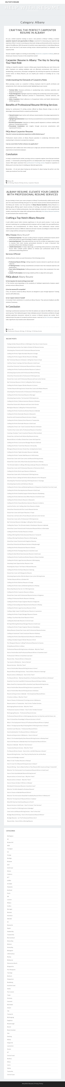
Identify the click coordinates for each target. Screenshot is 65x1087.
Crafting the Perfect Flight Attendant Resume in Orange (22, 353)
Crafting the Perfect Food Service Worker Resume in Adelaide (23, 411)
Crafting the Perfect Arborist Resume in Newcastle (21, 500)
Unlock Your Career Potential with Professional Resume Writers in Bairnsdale (28, 528)
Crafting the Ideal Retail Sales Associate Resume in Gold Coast (24, 554)
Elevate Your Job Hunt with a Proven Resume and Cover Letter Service (26, 516)
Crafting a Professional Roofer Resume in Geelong (20, 598)
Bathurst (9, 976)
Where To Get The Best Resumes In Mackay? (19, 760)
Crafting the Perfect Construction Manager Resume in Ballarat (24, 442)
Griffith (9, 880)
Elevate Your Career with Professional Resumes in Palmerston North (25, 468)
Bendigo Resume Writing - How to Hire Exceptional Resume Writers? (25, 814)
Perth (8, 893)
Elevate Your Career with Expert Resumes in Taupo (20, 512)
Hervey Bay (10, 947)
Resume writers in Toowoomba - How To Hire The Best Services (24, 703)
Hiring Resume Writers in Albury (15, 646)
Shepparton (10, 979)
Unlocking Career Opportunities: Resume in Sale (20, 563)
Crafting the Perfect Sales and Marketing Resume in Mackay (23, 585)
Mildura (9, 903)
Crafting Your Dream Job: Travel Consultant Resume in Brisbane (24, 426)
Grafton (9, 906)
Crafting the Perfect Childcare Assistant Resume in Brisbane (23, 401)
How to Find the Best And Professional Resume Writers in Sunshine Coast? (27, 652)
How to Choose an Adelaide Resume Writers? (19, 792)
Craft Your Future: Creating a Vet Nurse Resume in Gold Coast (23, 363)
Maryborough (10, 1023)
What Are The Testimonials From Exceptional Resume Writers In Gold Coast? (28, 770)
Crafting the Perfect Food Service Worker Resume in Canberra (23, 369)
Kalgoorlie (10, 1042)
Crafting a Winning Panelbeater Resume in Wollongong (22, 538)
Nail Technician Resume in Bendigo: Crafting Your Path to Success (24, 522)
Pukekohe (10, 887)
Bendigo (9, 858)
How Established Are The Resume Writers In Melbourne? (22, 732)
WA (12, 181)
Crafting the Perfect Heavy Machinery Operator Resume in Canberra (25, 503)
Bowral (9, 1027)
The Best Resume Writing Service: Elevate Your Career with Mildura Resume (27, 388)
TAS (8, 1011)
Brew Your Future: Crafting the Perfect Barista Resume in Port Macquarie (26, 477)
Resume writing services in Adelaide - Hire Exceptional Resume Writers (26, 694)
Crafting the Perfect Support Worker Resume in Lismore (22, 385)
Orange (9, 855)
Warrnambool (11, 938)
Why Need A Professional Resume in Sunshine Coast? (21, 786)
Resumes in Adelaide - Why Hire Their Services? (19, 745)
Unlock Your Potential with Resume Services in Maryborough (23, 544)
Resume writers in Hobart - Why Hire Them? (19, 779)
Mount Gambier (11, 1030)
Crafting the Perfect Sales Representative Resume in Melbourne (24, 636)
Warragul (9, 909)
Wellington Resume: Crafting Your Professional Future (21, 407)
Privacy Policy (38, 1083)
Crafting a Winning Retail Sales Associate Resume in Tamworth (24, 535)
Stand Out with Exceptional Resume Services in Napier (21, 417)
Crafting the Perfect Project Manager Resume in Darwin (22, 614)
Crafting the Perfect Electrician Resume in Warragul (21, 395)
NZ (8, 839)
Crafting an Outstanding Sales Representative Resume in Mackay (24, 605)
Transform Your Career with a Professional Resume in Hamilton (24, 430)
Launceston (10, 1046)
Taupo (9, 995)
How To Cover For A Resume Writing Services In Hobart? (22, 764)
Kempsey (9, 998)
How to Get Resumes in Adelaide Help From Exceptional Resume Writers (26, 741)
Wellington (10, 836)
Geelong (9, 1036)
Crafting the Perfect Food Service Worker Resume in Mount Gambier (25, 557)
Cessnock (9, 1001)
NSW (8, 845)
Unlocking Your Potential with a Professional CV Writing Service (24, 391)
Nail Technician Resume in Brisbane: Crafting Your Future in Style (24, 360)
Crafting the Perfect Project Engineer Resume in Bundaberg (23, 627)
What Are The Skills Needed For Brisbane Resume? (20, 789)
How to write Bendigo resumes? (15, 757)
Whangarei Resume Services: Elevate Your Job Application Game (24, 449)
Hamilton (9, 915)
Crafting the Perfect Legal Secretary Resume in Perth (21, 608)
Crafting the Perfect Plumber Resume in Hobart (20, 531)
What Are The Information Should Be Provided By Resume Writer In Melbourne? (28, 795)
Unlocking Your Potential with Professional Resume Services (23, 350)
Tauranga (9, 973)
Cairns (9, 1065)
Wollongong (10, 1017)
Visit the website (49, 317)
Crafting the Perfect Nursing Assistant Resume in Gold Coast (23, 490)
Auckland (9, 890)
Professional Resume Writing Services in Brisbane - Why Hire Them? (25, 649)
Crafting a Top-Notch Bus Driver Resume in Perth (20, 617)
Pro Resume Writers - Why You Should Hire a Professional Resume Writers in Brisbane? (30, 678)
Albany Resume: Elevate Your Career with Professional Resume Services (32, 193)
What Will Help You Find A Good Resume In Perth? (20, 802)
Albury (9, 1062)
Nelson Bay (10, 941)
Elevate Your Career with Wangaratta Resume (19, 573)
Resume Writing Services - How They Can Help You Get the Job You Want (26, 754)
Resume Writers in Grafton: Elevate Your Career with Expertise (23, 439)
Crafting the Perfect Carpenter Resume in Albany (32, 31)
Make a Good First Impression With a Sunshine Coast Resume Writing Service (27, 684)
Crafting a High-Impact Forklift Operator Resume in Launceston (24, 611)
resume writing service (21, 183)
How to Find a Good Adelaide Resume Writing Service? (21, 773)
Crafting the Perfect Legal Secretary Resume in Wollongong (23, 560)
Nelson (9, 871)
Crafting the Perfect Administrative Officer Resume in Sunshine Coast (26, 496)
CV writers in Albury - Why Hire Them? (17, 697)
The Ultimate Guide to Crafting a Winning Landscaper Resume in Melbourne (27, 465)
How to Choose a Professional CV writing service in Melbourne (24, 700)
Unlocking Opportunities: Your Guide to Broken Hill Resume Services (25, 347)
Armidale (9, 883)
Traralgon (10, 849)
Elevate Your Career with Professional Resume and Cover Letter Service (26, 379)
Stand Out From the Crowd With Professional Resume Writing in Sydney (26, 681)
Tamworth (10, 1014)
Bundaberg (10, 982)
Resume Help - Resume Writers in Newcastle (19, 659)
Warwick (9, 912)
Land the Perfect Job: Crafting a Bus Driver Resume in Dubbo (23, 506)
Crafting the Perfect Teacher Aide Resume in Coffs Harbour (23, 455)
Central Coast (11, 1055)
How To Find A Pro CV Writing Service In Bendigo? (20, 808)
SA (7, 922)
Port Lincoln (10, 992)
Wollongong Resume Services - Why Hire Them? (20, 706)
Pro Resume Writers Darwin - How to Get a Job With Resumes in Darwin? (26, 751)
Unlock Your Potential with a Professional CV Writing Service (23, 376)
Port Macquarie (11, 969)
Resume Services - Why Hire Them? (16, 665)
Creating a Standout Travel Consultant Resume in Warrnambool (24, 433)
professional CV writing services (36, 163)
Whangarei (10, 950)
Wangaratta (10, 966)
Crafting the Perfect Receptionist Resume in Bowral (21, 547)
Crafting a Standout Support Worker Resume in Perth (21, 640)
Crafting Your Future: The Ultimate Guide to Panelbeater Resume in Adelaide (27, 525)
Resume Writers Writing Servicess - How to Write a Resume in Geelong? (26, 671)
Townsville (10, 1071)
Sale (8, 1033)
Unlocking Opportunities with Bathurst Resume (20, 484)
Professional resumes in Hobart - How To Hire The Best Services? (24, 709)
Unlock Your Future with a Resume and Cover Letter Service (23, 404)
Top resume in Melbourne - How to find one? (19, 662)
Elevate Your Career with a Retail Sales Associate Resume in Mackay (25, 461)
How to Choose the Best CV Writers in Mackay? (19, 783)
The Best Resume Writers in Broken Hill (18, 579)
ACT (8, 877)
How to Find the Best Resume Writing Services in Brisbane (22, 690)
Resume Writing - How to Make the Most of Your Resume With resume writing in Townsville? (32, 767)
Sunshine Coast (11, 985)
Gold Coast (10, 868)
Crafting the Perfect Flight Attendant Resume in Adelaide (22, 452)
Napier (9, 928)
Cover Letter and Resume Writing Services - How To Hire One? (23, 811)
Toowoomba (10, 934)
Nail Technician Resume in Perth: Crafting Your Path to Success (24, 382)
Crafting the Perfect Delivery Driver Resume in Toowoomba (23, 420)
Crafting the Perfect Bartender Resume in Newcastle (21, 414)
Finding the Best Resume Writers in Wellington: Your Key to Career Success (27, 344)
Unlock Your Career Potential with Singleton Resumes (21, 541)
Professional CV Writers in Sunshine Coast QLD (19, 655)
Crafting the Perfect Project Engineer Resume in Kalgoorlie (23, 601)
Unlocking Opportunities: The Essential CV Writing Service (23, 398)
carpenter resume (33, 183)
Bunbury (9, 1058)
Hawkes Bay (10, 931)
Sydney (9, 1068)
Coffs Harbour (11, 953)
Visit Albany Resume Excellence (50, 211)
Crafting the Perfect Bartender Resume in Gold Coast (21, 423)
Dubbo (9, 988)
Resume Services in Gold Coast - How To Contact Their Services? (24, 805)
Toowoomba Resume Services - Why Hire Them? (20, 748)
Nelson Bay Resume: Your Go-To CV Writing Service (20, 589)
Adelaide (9, 918)
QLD (8, 864)
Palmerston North (12, 963)
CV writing (11, 183)
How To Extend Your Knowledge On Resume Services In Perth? (24, 719)
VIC (8, 852)
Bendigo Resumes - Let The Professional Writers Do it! (22, 818)
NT (8, 1052)
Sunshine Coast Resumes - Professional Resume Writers (22, 729)
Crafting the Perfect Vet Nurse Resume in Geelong (20, 570)
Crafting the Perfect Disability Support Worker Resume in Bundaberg (25, 493)
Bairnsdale (10, 1004)
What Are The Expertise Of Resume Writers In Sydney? (21, 799)
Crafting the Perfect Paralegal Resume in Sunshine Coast (22, 550)
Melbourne (10, 960)
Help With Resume (12, 2)
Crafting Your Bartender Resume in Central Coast (20, 620)
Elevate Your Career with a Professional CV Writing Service (22, 474)
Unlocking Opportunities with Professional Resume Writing (23, 372)
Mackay (9, 957)
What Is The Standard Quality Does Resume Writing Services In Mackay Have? (28, 738)
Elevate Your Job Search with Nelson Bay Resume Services (22, 436)
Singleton (10, 1020)
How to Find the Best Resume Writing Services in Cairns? (22, 668)
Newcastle (10, 925)
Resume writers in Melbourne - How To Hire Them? (21, 675)
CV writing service (37, 331)
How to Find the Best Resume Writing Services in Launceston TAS (24, 687)
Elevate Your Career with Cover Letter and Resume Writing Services (25, 458)
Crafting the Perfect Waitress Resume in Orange (20, 582)
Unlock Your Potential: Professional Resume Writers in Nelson (24, 366)
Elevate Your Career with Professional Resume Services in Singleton (25, 595)
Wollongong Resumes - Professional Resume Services (21, 713)
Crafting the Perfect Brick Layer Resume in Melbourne (21, 471)
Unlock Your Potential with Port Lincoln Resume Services (22, 509)
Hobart (9, 1008)
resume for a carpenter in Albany (44, 53)
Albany (9, 181)
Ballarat (9, 944)
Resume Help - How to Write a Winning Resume (20, 821)
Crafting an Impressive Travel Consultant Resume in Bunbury (23, 633)
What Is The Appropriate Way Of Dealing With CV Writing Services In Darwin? (27, 725)
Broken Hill (10, 842)
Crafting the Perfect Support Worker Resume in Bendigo (22, 357)
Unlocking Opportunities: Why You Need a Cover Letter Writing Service (26, 576)
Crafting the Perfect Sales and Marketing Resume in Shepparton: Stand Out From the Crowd (32, 487)
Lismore (9, 899)
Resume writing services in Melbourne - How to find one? (22, 735)
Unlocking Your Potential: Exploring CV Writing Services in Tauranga (25, 480)
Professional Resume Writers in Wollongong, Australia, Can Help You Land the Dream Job (31, 716)
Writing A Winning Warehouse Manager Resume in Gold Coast (23, 624)
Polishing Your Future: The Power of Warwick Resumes (21, 566)
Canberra (9, 874)
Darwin (9, 1049)
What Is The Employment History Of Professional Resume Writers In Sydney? (28, 722)
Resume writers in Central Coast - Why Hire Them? (20, 776)
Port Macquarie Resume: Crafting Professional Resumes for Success (25, 643)
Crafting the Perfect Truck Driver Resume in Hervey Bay (22, 446)
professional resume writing (16, 331)
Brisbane (9, 861)
